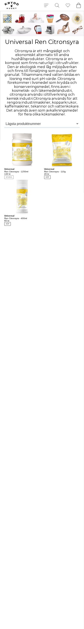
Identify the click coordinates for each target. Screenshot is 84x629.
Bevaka (9, 177)
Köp (47, 177)
